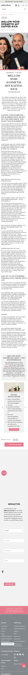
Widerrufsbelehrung (19, 628)
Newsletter (4, 626)
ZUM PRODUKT (14, 429)
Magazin (11, 14)
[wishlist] (21, 5)
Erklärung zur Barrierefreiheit (18, 645)
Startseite (4, 14)
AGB (15, 634)
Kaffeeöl (6, 365)
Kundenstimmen (5, 641)
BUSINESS (4, 17)
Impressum (17, 636)
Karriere (3, 666)
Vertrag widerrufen (7, 644)
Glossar (3, 631)
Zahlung (16, 631)
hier (14, 377)
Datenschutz (17, 639)
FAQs (2, 634)
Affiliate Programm (6, 636)
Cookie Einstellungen (19, 641)
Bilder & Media (18, 664)
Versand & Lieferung (19, 626)
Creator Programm (6, 639)
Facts (2, 668)
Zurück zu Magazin (15, 444)
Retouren (3, 628)
